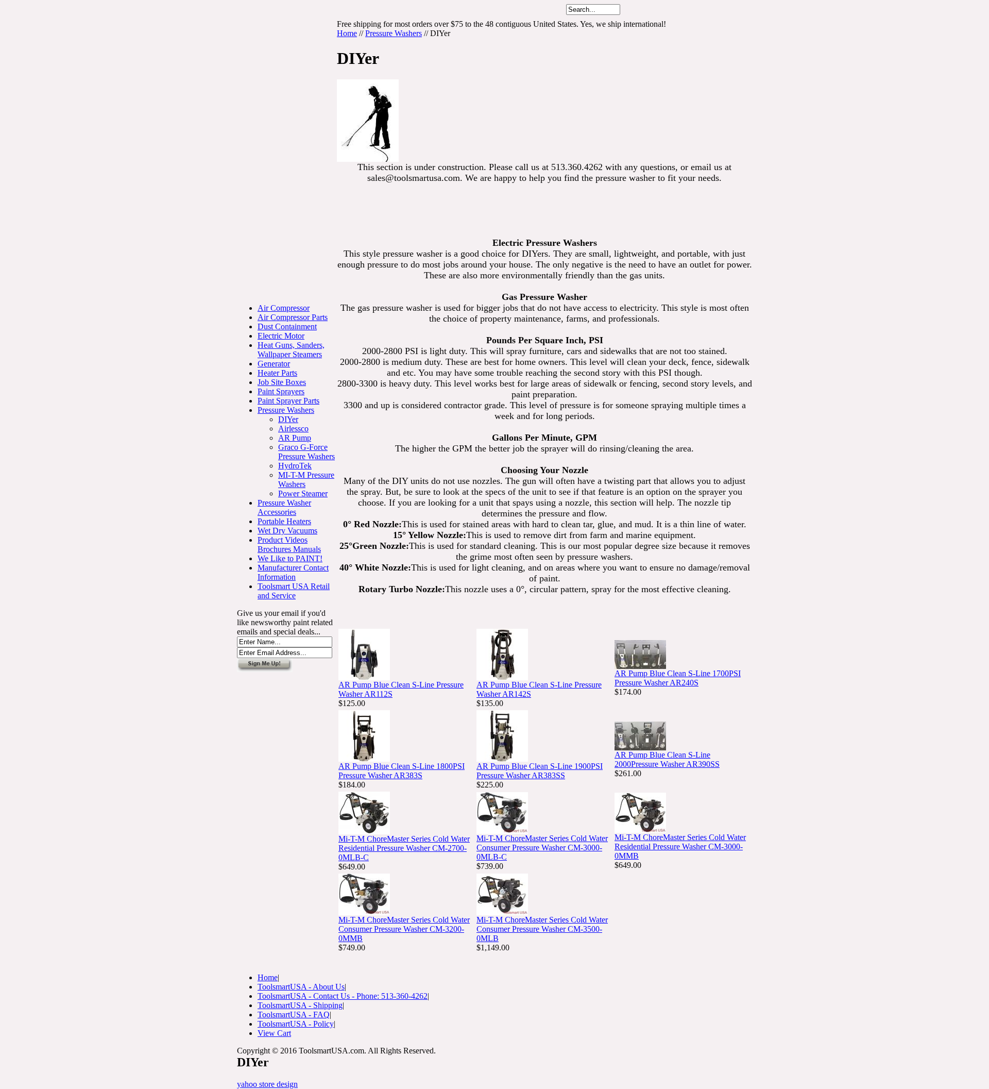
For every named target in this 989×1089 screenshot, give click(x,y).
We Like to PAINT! (290, 558)
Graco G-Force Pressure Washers (306, 452)
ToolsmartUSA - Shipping (300, 1005)
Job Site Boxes (282, 382)
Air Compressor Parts (293, 317)
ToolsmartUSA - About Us (301, 986)
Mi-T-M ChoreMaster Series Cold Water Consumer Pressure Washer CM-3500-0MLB (542, 929)
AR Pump (294, 437)
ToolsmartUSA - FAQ (294, 1014)
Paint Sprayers (281, 391)
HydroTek (295, 465)
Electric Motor (281, 335)
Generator (274, 363)
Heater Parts (277, 372)
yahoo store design (267, 1084)
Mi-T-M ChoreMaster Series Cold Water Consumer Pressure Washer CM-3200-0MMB (404, 929)
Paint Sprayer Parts (288, 400)
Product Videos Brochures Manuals (289, 544)
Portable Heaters (284, 521)
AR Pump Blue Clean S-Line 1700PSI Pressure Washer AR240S (678, 678)
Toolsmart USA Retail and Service (294, 591)
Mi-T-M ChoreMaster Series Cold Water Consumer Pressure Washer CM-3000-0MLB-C (542, 847)
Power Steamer (303, 493)
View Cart (274, 1033)
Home (347, 33)
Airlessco (293, 428)
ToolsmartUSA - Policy (296, 1023)
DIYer (288, 419)
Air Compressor (284, 308)
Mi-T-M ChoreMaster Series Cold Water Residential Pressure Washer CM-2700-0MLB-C (404, 848)
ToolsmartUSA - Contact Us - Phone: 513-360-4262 (343, 996)
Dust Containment (287, 326)
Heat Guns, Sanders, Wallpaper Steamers (291, 350)
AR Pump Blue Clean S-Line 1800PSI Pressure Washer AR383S (401, 771)
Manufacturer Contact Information (293, 572)
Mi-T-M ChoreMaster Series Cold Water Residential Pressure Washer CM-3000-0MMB (680, 846)
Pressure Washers (286, 410)
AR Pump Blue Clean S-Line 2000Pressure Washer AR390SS (667, 759)
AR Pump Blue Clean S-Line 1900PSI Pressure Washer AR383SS (539, 771)
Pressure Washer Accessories (284, 507)
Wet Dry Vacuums (287, 530)
